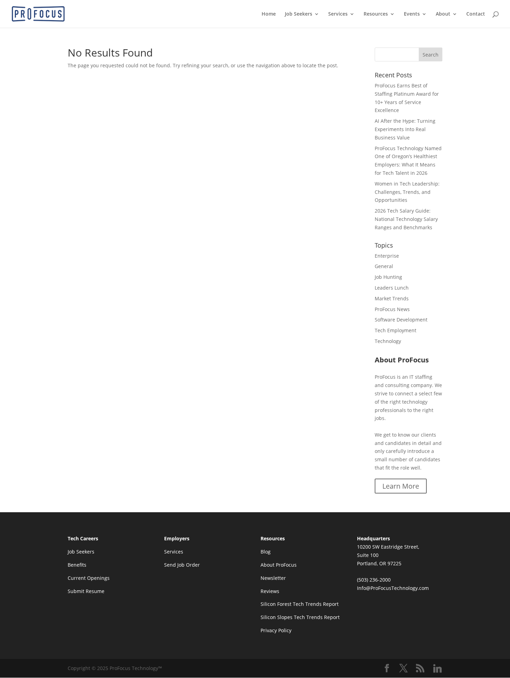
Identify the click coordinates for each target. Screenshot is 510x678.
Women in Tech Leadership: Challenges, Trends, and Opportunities (407, 192)
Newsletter (273, 578)
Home (269, 14)
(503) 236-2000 (374, 579)
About (443, 14)
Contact (475, 14)
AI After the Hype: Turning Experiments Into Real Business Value (405, 129)
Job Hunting (388, 277)
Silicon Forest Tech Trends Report (300, 604)
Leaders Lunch (392, 287)
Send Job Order (182, 564)
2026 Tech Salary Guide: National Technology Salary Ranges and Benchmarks (406, 219)
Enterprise (387, 255)
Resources (376, 14)
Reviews (270, 591)
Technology (388, 341)
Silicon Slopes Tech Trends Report (300, 617)
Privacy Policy (276, 630)
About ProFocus (279, 564)
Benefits (77, 564)
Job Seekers (298, 14)
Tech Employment (395, 330)
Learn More (400, 486)
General (384, 266)
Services (338, 14)
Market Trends (392, 298)
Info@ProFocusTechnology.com (393, 588)
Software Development (401, 319)
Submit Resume (86, 591)
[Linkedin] (437, 668)
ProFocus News (392, 309)
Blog (266, 551)
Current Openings (89, 578)
